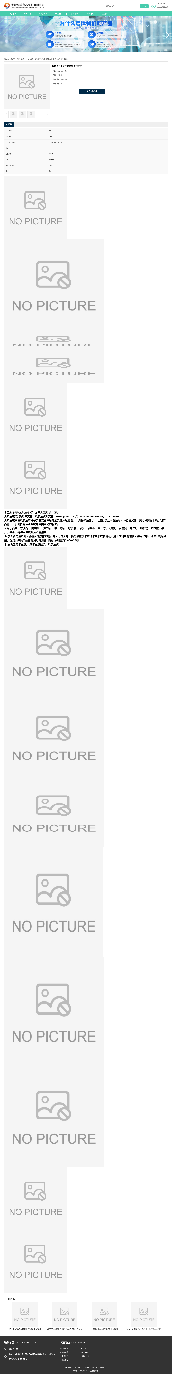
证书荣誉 (74, 14)
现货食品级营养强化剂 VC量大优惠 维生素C (64, 1329)
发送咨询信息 (92, 91)
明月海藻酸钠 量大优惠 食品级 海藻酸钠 (25, 1329)
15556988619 (162, 7)
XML (104, 1367)
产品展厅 (59, 14)
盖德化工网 (94, 1371)
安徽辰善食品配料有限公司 (73, 1367)
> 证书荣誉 (64, 1356)
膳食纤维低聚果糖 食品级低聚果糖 (104, 1329)
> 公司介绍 (85, 1348)
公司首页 (12, 14)
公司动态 (43, 14)
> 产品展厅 (85, 1352)
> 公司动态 (64, 1352)
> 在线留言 (64, 1360)
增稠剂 (37, 59)
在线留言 (106, 14)
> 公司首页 (64, 1348)
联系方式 (90, 14)
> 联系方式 (85, 1356)
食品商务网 (83, 1371)
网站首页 (20, 59)
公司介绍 (28, 14)
